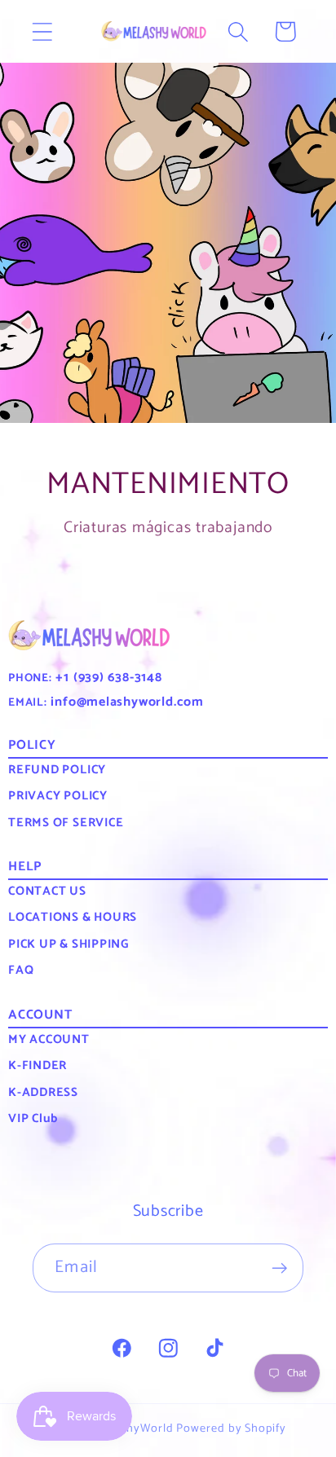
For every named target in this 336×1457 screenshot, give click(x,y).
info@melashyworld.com (125, 702)
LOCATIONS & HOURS (72, 917)
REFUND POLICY (57, 769)
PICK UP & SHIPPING (68, 944)
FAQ (20, 970)
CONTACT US (47, 891)
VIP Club (33, 1118)
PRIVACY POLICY (58, 796)
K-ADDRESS (43, 1092)
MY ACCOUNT (49, 1039)
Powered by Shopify (230, 1428)
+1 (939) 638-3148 (107, 678)
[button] (42, 31)
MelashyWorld (134, 1428)
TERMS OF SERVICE (65, 822)
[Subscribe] (279, 1268)
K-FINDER (37, 1065)
